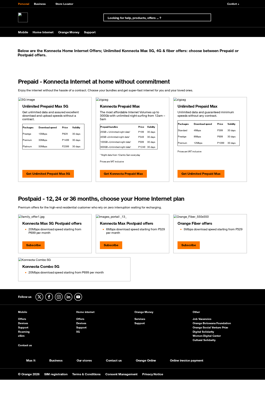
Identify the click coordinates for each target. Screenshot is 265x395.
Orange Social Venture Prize (210, 327)
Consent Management (121, 374)
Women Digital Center (207, 336)
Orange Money (143, 312)
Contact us (25, 345)
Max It (30, 360)
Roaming (24, 331)
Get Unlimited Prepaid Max (201, 174)
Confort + (233, 4)
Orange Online (146, 360)
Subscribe (33, 245)
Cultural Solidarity (204, 340)
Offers (22, 319)
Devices (23, 323)
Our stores (84, 360)
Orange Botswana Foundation (212, 323)
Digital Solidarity (203, 331)
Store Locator (64, 4)
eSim (21, 336)
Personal (23, 4)
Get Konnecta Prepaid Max (123, 174)
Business (40, 4)
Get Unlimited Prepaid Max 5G (48, 174)
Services (139, 319)
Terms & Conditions (86, 374)
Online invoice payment (186, 360)
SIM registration (56, 374)
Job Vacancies (202, 319)
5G (78, 331)
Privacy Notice (152, 374)
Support (23, 327)
